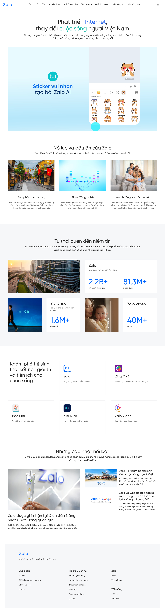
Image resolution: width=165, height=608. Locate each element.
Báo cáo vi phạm (76, 594)
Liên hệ (72, 599)
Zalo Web (115, 598)
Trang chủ (33, 4)
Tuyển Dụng (116, 580)
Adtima (22, 590)
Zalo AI (22, 576)
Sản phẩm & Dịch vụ (51, 4)
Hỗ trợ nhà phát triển (78, 580)
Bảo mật (73, 590)
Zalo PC (114, 594)
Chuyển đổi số (25, 585)
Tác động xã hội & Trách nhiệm (95, 4)
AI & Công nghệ (71, 4)
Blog (113, 576)
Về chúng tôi (118, 4)
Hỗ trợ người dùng (77, 576)
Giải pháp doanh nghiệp (30, 580)
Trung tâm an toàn (77, 585)
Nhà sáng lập (134, 4)
